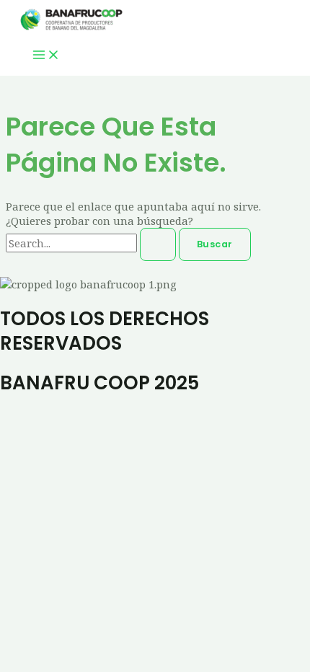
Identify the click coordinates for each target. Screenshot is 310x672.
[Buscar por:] (92, 243)
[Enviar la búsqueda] (158, 245)
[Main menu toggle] (46, 56)
